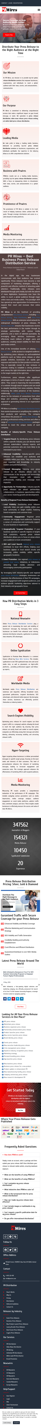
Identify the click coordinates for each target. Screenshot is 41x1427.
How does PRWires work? (13, 1155)
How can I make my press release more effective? (17, 1201)
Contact (4, 3)
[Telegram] (10, 1237)
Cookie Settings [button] (7, 1422)
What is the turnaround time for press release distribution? (17, 1195)
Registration (17, 3)
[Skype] (15, 1237)
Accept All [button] (16, 1422)
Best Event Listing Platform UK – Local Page (19, 972)
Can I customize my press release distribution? (15, 1184)
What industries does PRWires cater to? (19, 1189)
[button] (2, 28)
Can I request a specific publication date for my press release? (19, 1213)
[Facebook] (5, 1250)
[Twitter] (10, 1250)
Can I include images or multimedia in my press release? (18, 1207)
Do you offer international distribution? (19, 1218)
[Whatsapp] (5, 1237)
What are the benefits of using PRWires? (19, 1175)
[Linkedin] (15, 1250)
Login (10, 3)
